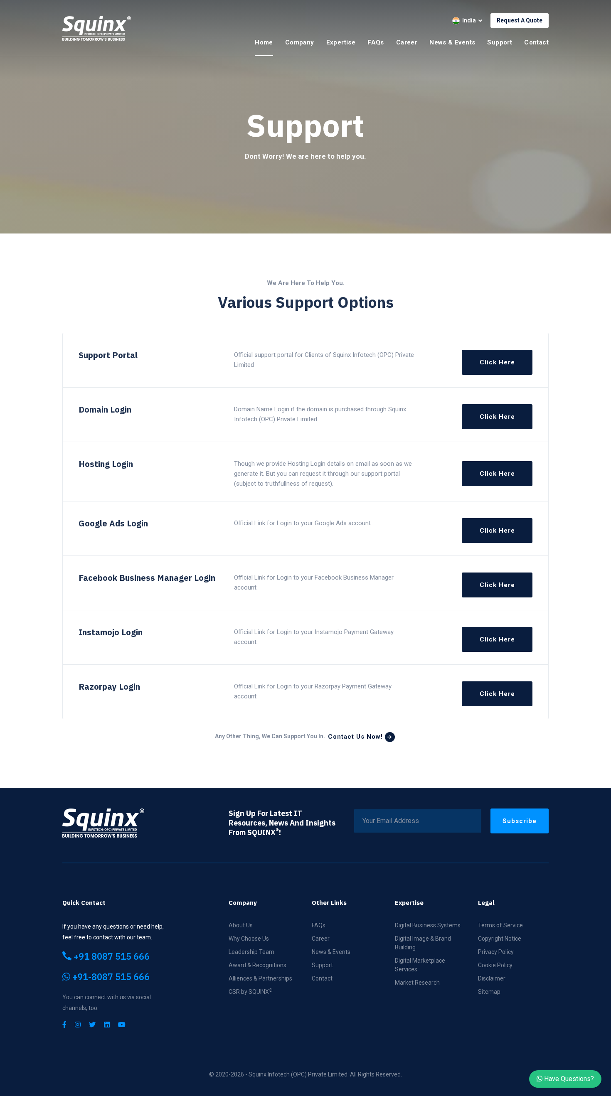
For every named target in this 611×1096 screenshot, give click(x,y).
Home (264, 42)
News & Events (452, 42)
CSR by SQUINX (250, 991)
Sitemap (489, 991)
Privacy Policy (496, 952)
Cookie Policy (495, 965)
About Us (241, 925)
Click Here (497, 362)
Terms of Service (500, 925)
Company (299, 42)
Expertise (341, 42)
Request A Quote (519, 20)
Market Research (417, 982)
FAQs (375, 42)
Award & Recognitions (257, 965)
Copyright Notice (499, 938)
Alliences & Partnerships (260, 978)
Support (499, 42)
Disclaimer (491, 978)
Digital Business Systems (428, 925)
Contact (536, 42)
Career (406, 42)
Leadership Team (251, 952)
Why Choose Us (249, 938)
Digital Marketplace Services (420, 965)
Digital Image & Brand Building (423, 943)
